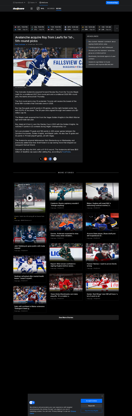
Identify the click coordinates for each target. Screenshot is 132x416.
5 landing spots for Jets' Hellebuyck (101, 47)
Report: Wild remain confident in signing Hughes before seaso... (63, 265)
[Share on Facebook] (50, 159)
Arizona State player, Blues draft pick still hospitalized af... (101, 235)
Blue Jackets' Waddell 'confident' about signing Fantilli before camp (102, 43)
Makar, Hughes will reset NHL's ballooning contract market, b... (99, 204)
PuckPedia (66, 152)
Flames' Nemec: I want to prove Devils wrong (102, 265)
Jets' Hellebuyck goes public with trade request (29, 247)
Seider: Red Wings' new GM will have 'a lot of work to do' (102, 295)
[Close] (102, 396)
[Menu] (31, 8)
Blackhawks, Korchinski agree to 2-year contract (102, 57)
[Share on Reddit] (45, 159)
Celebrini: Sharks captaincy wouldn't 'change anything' (65, 204)
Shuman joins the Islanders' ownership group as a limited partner (102, 52)
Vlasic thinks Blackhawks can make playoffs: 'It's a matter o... (64, 295)
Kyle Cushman (20, 44)
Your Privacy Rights (91, 410)
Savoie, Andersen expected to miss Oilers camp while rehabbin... (64, 235)
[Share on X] (40, 159)
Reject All (91, 406)
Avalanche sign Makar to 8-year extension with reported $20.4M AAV (101, 63)
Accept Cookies (91, 401)
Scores (51, 8)
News (58, 8)
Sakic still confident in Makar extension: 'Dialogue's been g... (29, 307)
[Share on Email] (55, 159)
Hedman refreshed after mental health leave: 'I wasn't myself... (29, 277)
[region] (66, 405)
